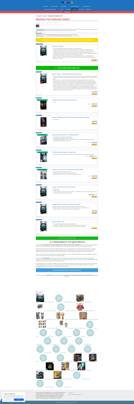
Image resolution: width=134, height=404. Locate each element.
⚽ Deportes (63, 6)
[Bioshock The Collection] (43, 50)
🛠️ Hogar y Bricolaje (74, 6)
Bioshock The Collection (57, 46)
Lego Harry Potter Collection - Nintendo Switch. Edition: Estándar (67, 169)
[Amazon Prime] (95, 156)
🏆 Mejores (88, 9)
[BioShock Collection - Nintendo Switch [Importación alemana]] (43, 78)
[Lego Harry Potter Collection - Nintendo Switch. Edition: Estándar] (43, 174)
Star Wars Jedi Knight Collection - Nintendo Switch (64, 152)
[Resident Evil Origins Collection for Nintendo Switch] (43, 104)
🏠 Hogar (68, 9)
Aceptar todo (19, 399)
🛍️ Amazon (45, 6)
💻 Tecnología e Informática (50, 9)
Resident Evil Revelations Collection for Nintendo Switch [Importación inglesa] (70, 117)
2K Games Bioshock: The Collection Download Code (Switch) (66, 204)
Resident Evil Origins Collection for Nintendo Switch (64, 100)
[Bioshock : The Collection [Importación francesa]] (43, 191)
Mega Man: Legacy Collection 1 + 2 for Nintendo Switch (65, 134)
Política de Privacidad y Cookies (74, 394)
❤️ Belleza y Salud (54, 6)
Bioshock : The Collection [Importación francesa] (63, 187)
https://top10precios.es (58, 275)
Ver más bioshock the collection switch (67, 238)
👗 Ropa (61, 9)
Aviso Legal (70, 392)
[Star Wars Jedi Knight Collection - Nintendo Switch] (43, 156)
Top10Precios (39, 16)
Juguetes (45, 16)
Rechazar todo (8, 399)
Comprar (94, 60)
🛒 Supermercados (86, 6)
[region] (13, 397)
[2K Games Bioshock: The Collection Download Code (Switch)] (43, 209)
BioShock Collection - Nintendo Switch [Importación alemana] (66, 74)
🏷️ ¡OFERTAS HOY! (67, 12)
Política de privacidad (18, 397)
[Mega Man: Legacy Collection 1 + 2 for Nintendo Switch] (43, 139)
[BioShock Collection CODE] (43, 226)
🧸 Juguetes (74, 9)
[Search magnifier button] (37, 26)
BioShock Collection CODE (58, 221)
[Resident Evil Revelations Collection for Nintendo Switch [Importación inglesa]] (43, 122)
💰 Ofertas (81, 9)
